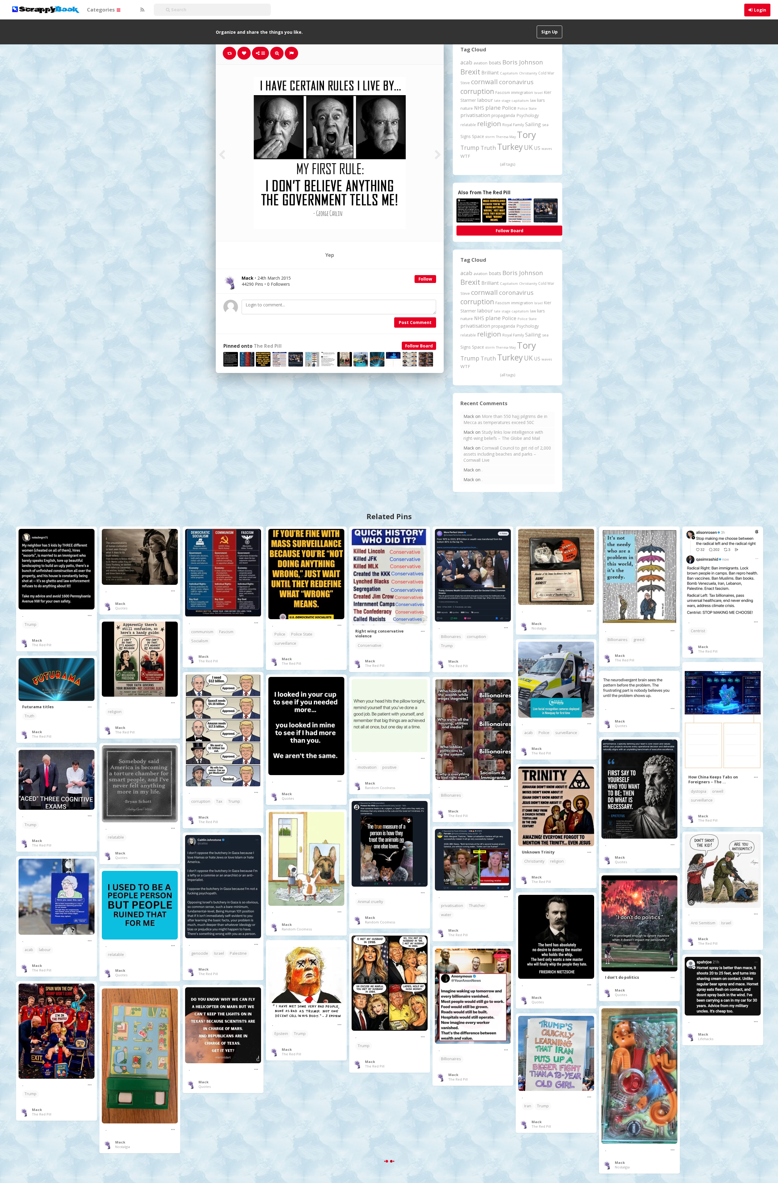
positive (389, 767)
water (446, 914)
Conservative (369, 645)
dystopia (698, 791)
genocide (199, 953)
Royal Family (513, 124)
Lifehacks (705, 1038)
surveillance (285, 643)
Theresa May (506, 136)
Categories (101, 9)
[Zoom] (277, 53)
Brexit (470, 72)
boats (495, 62)
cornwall (484, 81)
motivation (367, 767)
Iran (527, 1106)
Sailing (533, 124)
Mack (37, 640)
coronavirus (516, 82)
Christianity (528, 73)
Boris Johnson (522, 62)
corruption (477, 91)
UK (528, 147)
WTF (465, 156)
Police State (527, 108)
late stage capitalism (511, 100)
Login (760, 10)
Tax (219, 801)
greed (638, 639)
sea (545, 124)
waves (547, 148)
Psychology (527, 115)
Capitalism (509, 73)
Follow (425, 279)
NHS (479, 108)
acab (466, 62)
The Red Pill (268, 346)
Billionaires (451, 636)
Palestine (238, 953)
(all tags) (507, 164)
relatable (468, 124)
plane (493, 107)
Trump (469, 147)
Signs (465, 136)
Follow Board (419, 346)
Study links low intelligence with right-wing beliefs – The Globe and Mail (503, 435)
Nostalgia (539, 628)
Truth (488, 148)
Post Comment (415, 322)
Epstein (281, 1033)
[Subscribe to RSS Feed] (141, 9)
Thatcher (477, 905)
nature (466, 108)
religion (489, 123)
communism (202, 631)
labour (485, 99)
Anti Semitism (703, 923)
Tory (526, 135)
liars (541, 100)
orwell (717, 791)
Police (509, 107)
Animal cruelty (370, 901)
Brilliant (490, 72)
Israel (538, 93)
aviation (480, 63)
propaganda (503, 115)
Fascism (502, 92)
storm (490, 136)
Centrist (698, 630)
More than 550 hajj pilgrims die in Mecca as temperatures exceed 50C (505, 419)
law (533, 100)
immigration (522, 92)
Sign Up (549, 32)
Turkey (510, 146)
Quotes (121, 608)
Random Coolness (380, 787)
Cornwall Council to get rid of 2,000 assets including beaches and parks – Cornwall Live (507, 454)
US (537, 148)
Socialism (199, 640)
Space (478, 136)
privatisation (475, 115)
